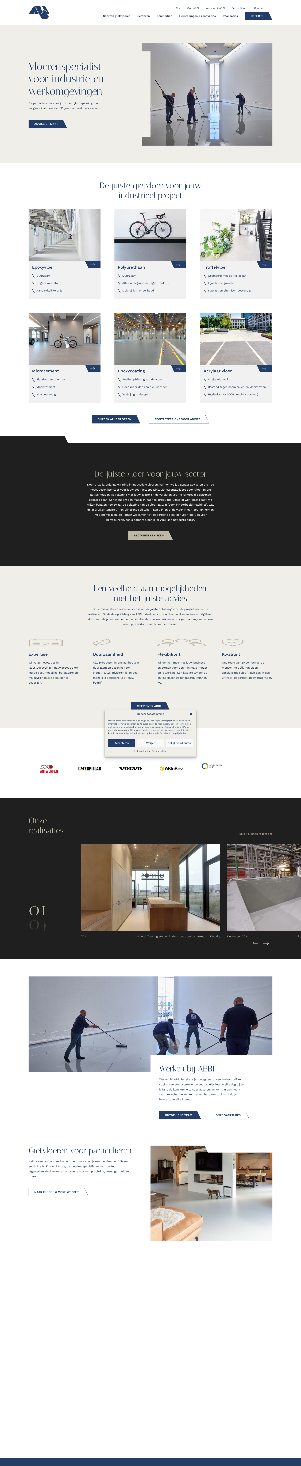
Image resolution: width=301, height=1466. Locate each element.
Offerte (257, 16)
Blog (177, 8)
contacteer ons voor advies (177, 419)
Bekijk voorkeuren (179, 743)
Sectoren (143, 16)
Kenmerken (164, 16)
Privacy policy (159, 751)
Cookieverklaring (141, 751)
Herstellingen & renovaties (197, 16)
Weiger (150, 743)
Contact (259, 8)
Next (266, 943)
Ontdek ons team (178, 1115)
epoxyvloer (194, 489)
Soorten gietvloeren (116, 16)
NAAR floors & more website (56, 1192)
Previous (255, 943)
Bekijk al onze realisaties (255, 833)
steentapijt (173, 489)
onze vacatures (228, 1115)
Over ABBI (193, 8)
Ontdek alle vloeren (114, 419)
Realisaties (230, 16)
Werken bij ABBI (215, 8)
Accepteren (121, 743)
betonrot (140, 519)
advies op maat (46, 124)
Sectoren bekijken (149, 535)
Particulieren (239, 8)
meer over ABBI (149, 706)
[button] (191, 713)
